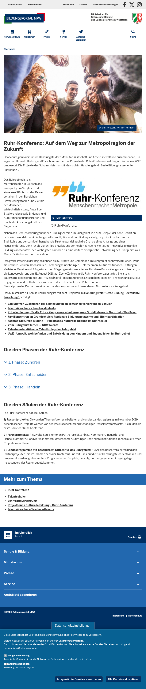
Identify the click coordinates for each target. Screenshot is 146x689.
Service (9, 584)
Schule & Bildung (16, 552)
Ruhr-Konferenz (18, 490)
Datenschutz (135, 615)
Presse (9, 573)
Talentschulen (17, 496)
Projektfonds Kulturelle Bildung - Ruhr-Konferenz (40, 505)
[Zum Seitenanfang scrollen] (138, 682)
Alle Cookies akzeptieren (123, 679)
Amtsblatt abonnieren (20, 595)
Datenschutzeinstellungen (73, 626)
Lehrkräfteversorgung (22, 500)
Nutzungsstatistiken (18, 663)
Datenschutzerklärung (71, 640)
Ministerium (13, 562)
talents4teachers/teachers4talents (31, 509)
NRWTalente (50, 325)
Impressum (118, 615)
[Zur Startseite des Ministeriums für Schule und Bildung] (24, 18)
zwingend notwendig (18, 655)
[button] (105, 4)
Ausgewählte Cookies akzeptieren (79, 679)
